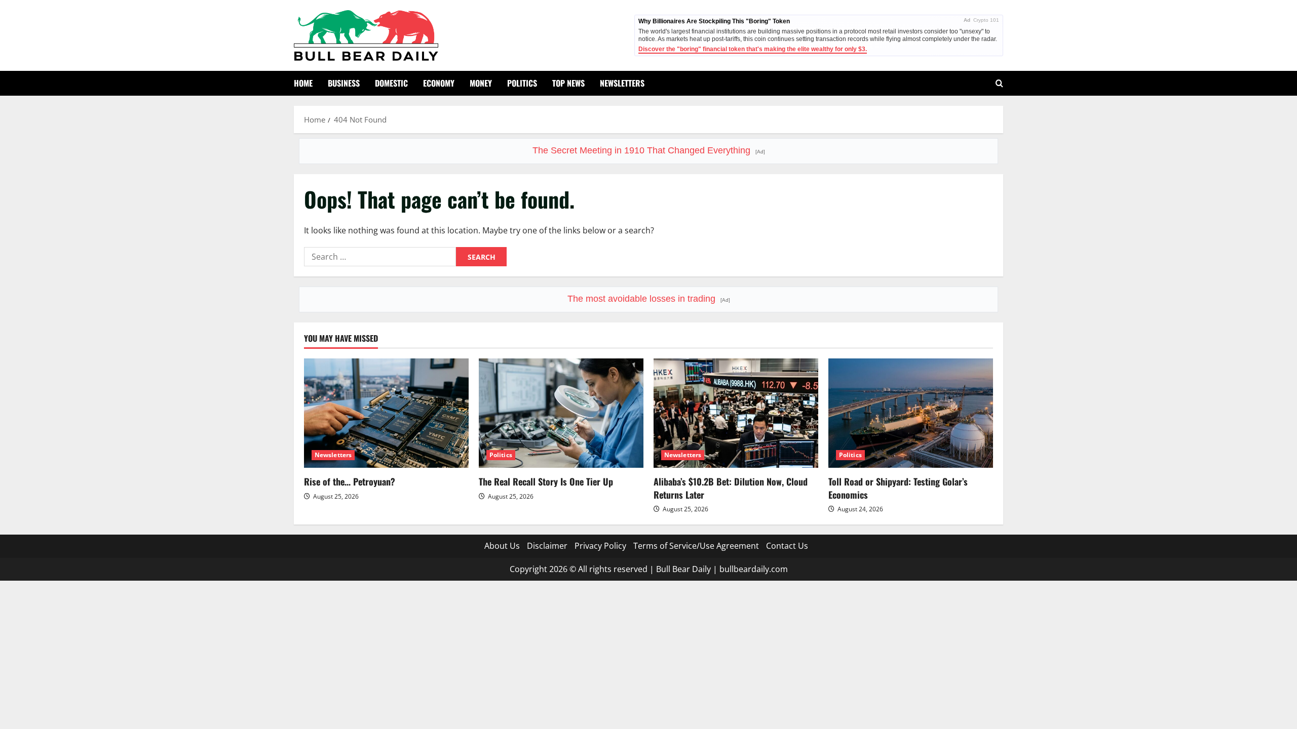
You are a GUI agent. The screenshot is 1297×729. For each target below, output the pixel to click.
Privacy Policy (600, 545)
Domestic (391, 83)
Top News (568, 83)
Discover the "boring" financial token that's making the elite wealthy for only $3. (752, 49)
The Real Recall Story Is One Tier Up (546, 481)
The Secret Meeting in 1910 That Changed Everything (648, 150)
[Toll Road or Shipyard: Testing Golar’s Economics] (910, 413)
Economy (438, 83)
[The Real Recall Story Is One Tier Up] (561, 413)
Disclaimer (547, 545)
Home (303, 83)
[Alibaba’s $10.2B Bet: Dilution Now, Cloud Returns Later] (736, 413)
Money (481, 83)
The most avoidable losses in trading (648, 299)
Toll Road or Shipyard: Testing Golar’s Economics (898, 488)
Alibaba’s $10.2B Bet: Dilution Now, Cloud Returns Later (731, 488)
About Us (502, 545)
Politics (522, 83)
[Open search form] (999, 83)
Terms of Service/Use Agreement (696, 545)
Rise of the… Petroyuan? (349, 481)
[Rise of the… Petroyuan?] (386, 413)
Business (344, 83)
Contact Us (787, 545)
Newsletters (622, 83)
